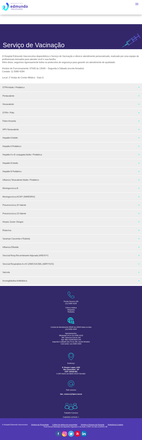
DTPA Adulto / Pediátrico (13, 87)
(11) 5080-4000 (71, 329)
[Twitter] (71, 434)
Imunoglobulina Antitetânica (14, 281)
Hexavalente (8, 104)
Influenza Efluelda (10, 247)
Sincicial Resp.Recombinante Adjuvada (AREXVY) (25, 255)
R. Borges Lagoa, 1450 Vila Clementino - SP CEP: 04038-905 (71, 370)
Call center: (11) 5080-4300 (71, 344)
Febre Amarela (9, 121)
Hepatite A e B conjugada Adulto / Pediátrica (22, 154)
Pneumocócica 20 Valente (14, 205)
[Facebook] (58, 434)
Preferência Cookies (115, 425)
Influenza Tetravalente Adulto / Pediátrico (20, 180)
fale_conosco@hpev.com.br (71, 394)
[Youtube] (77, 434)
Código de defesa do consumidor (64, 425)
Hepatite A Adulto (10, 138)
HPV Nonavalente (10, 129)
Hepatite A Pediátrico (11, 146)
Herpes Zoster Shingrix (12, 222)
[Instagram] (65, 434)
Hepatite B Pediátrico (11, 171)
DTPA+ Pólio (8, 112)
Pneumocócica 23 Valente (14, 213)
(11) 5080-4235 (71, 304)
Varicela (6, 272)
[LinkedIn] (84, 434)
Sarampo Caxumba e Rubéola (16, 238)
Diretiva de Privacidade (40, 425)
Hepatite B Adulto (10, 163)
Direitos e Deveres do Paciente (92, 425)
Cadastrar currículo (70, 417)
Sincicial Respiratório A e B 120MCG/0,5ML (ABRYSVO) (28, 264)
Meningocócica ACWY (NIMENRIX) (18, 196)
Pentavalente (8, 96)
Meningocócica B (10, 188)
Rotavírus (6, 230)
